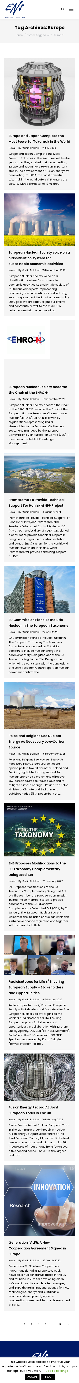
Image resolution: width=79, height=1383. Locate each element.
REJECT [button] (48, 1377)
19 (60, 1324)
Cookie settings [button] (56, 1371)
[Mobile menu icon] (71, 9)
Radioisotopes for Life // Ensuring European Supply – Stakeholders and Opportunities (36, 987)
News (12, 148)
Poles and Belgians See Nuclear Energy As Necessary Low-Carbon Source (37, 742)
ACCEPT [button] (32, 1377)
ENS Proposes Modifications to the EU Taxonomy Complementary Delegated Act (37, 869)
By (29, 148)
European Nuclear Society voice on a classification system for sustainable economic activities (39, 258)
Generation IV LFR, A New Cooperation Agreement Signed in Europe (37, 1248)
